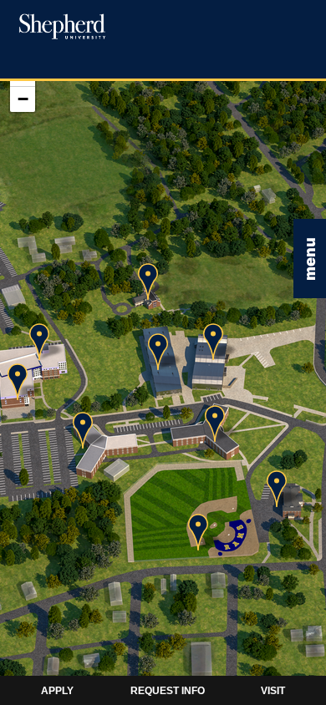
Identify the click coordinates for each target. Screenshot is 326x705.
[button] (309, 258)
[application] (163, 364)
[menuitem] (61, 26)
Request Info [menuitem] (167, 691)
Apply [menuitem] (57, 691)
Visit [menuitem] (273, 691)
